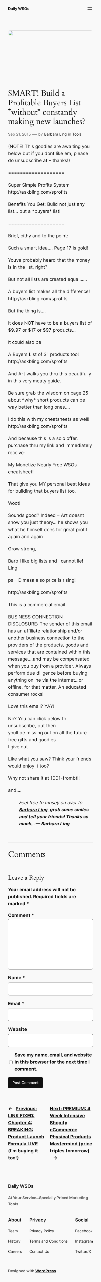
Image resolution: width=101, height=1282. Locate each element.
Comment (21, 915)
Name (16, 977)
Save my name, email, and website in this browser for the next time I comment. (53, 1062)
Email (16, 1003)
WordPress (45, 1270)
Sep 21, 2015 (19, 134)
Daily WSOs (18, 8)
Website (17, 1029)
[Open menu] (89, 8)
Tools (76, 134)
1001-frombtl (64, 778)
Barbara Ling (55, 134)
